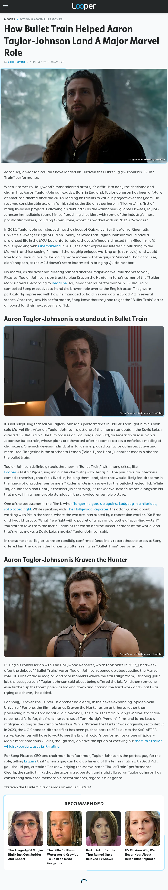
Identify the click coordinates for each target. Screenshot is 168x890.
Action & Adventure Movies (41, 19)
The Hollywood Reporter (87, 509)
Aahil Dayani (16, 62)
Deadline (59, 283)
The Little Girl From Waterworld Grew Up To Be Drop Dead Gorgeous (62, 856)
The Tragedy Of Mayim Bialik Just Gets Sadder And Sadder (25, 854)
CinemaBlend (49, 246)
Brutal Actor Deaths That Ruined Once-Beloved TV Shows (100, 854)
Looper (10, 472)
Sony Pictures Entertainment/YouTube (141, 413)
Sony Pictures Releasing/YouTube (146, 159)
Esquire (30, 761)
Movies (9, 19)
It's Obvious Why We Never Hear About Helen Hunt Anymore (140, 854)
